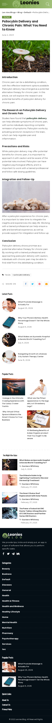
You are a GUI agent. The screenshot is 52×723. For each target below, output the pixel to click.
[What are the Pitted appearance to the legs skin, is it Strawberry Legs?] (38, 386)
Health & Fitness (10, 601)
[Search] (47, 4)
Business (7, 574)
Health (5, 595)
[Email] (46, 284)
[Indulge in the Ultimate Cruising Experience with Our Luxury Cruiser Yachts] (13, 386)
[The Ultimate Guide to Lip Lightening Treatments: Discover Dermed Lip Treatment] (9, 480)
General (6, 590)
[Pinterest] (39, 284)
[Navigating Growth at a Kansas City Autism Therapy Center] (9, 357)
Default (7, 17)
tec (4, 649)
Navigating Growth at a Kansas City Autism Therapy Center (32, 355)
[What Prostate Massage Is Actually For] (9, 305)
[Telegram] (13, 553)
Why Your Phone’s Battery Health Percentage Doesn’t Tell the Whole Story (34, 321)
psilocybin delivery (22, 275)
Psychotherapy (10, 638)
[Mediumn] (18, 553)
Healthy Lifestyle (11, 611)
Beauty (6, 568)
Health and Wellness (13, 606)
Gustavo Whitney (30, 466)
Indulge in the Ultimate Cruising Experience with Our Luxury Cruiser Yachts (13, 402)
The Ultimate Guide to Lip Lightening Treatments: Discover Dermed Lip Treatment (33, 478)
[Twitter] (32, 284)
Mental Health (9, 622)
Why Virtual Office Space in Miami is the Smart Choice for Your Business (12, 415)
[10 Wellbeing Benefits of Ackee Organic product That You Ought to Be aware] (38, 419)
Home (5, 617)
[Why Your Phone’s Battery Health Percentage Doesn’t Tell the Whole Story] (9, 322)
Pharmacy (7, 633)
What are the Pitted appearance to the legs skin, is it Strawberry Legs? (38, 402)
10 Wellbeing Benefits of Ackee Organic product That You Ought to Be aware (38, 434)
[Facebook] (25, 284)
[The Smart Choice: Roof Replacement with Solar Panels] (9, 498)
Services (6, 644)
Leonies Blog (21, 719)
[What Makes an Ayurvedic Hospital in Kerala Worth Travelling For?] (9, 340)
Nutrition (7, 627)
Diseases (7, 584)
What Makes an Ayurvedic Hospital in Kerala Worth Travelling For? (34, 338)
